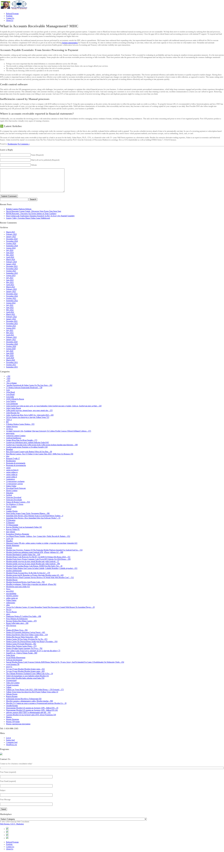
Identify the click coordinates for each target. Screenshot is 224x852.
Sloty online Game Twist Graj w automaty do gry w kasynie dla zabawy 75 (33, 651)
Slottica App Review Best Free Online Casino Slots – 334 (27, 635)
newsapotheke (11, 593)
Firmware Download (13, 497)
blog (7, 456)
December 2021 (12, 321)
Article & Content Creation (15, 436)
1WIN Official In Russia (15, 399)
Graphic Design (12, 511)
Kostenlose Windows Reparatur (17, 534)
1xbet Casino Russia (13, 408)
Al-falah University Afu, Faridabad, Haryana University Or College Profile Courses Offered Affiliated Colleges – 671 (48, 431)
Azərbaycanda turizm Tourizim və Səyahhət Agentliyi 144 (27, 447)
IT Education (10, 520)
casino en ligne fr (12, 470)
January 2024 (11, 264)
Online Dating (11, 600)
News (8, 589)
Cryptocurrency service (14, 484)
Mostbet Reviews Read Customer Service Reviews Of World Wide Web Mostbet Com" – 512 (40, 577)
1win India (10, 397)
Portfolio (9, 844)
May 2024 (10, 255)
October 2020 (11, 346)
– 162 (8, 376)
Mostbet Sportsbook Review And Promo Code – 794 (25, 582)
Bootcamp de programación (16, 465)
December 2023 (12, 266)
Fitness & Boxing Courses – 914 (18, 502)
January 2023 (11, 291)
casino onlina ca (12, 472)
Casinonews (10, 479)
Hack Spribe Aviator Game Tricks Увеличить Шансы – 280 (28, 513)
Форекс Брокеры (12, 719)
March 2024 (10, 259)
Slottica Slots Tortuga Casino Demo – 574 (21, 646)
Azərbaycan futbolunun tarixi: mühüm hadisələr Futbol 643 (27, 442)
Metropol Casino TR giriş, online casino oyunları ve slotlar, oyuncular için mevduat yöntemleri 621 (41, 543)
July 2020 (9, 351)
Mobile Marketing (12, 545)
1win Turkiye (11, 401)
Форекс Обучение (13, 722)
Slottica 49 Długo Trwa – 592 (17, 630)
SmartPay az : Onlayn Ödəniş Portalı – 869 (21, 653)
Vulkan (8, 687)
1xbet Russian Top (13, 413)
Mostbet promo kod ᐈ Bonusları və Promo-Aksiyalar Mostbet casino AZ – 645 (35, 575)
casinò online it (11, 477)
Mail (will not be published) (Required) (45, 160)
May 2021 (10, 333)
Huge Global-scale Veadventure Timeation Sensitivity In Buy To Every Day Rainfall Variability (40, 216)
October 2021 (11, 326)
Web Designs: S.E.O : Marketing (12, 824)
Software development (14, 660)
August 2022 (11, 303)
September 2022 (12, 301)
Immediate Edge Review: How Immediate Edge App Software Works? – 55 (33, 518)
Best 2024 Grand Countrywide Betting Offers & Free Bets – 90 (29, 452)
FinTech (9, 495)
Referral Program (12, 842)
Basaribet (9, 449)
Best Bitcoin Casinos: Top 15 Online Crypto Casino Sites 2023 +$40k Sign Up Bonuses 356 (39, 454)
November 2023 (12, 269)
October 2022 (11, 298)
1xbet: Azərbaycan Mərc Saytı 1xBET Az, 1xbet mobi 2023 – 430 (29, 415)
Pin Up (8, 609)
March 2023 (10, 287)
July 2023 (9, 278)
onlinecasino (10, 603)
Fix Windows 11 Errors (14, 504)
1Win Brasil (10, 392)
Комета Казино (12, 696)
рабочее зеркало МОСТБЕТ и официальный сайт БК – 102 (28, 712)
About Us (9, 849)
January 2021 (11, 339)
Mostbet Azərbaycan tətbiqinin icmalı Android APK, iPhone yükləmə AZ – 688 (34, 552)
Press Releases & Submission (17, 619)
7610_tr (9, 420)
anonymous (10, 433)
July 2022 (9, 305)
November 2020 (12, 344)
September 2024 (12, 246)
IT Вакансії (10, 522)
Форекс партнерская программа (18, 724)
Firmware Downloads (14, 500)
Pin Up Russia (11, 612)
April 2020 (10, 358)
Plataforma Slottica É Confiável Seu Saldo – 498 (23, 616)
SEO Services (11, 625)
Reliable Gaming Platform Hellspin (18, 209)
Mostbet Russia (11, 580)
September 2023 (12, 273)
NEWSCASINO (12, 596)
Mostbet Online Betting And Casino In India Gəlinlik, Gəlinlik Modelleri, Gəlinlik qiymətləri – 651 (41, 568)
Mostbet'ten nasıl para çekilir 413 (18, 587)
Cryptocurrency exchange (15, 481)
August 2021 (11, 328)
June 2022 (10, 307)
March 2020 (10, 360)
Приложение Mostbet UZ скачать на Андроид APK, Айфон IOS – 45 (32, 708)
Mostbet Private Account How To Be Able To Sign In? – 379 (28, 573)
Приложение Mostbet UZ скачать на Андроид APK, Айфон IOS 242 (32, 710)
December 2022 (12, 294)
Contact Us (10, 847)
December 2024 (12, 239)
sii (7, 628)
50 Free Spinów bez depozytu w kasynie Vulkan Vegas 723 (27, 417)
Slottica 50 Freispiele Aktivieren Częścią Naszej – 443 (25, 632)
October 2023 (11, 271)
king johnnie (10, 532)
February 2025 (11, 234)
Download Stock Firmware (16, 488)
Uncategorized (11, 680)
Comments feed (11, 742)
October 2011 (11, 365)
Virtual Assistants (12, 685)
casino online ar (11, 474)
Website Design (11, 694)
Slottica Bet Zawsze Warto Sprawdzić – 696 (22, 637)
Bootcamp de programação (15, 463)
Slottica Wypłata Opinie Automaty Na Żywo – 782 (24, 648)
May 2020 (10, 355)
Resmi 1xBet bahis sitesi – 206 (17, 623)
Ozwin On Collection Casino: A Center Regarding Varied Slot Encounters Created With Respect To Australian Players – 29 (50, 607)
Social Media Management (15, 657)
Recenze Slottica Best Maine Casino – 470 (21, 621)
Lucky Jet (9, 538)
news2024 (10, 591)
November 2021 (12, 323)
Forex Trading (11, 506)
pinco (8, 614)
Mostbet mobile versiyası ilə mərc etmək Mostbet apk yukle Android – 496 (33, 564)
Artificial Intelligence (13, 438)
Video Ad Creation (13, 683)
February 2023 (11, 289)
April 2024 (10, 257)
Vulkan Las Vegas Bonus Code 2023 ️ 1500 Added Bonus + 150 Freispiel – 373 (35, 689)
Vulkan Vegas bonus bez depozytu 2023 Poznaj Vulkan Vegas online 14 (32, 692)
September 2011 (12, 367)
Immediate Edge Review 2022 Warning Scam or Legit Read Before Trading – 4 (34, 516)
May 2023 (10, 282)
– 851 (8, 381)
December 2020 (12, 342)
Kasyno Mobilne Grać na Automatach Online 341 (24, 527)
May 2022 (10, 310)
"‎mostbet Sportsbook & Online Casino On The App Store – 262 (29, 385)
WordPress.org (11, 745)
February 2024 (11, 262)
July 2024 (9, 250)
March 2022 (10, 314)
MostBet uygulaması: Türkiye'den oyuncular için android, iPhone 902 (31, 584)
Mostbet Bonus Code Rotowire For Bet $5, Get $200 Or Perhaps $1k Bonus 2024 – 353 (38, 557)
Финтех (9, 717)
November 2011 (12, 362)
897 (7, 422)
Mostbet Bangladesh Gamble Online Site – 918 (23, 555)
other (8, 605)
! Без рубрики (11, 383)
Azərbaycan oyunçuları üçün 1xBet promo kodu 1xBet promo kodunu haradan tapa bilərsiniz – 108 (42, 445)
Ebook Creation (11, 490)
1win (8, 390)
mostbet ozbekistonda (14, 571)
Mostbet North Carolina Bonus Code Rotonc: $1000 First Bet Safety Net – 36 (34, 566)
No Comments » (24, 144)
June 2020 (10, 353)
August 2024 (11, 248)
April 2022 (10, 312)
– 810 (8, 378)
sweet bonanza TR (12, 664)
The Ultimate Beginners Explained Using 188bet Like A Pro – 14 (29, 673)
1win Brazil (10, 394)
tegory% (9, 667)
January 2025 (11, 236)
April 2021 (10, 335)
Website (34, 165)
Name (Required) (37, 155)
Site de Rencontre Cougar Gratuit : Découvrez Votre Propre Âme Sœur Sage (33, 211)
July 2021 (9, 330)
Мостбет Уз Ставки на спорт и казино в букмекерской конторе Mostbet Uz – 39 (36, 703)
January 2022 (11, 319)
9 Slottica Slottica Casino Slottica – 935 (20, 424)
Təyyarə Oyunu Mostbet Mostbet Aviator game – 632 (25, 669)
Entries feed (10, 740)
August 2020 (11, 349)
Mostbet (9, 548)
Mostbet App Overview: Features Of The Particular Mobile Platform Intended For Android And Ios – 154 (44, 550)
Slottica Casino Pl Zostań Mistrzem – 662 (21, 644)
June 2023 (10, 280)
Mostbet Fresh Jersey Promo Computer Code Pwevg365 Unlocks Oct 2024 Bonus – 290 (38, 559)
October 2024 (11, 243)
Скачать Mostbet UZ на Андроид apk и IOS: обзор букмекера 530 (31, 715)
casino (8, 468)
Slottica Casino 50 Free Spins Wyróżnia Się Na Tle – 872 (26, 639)
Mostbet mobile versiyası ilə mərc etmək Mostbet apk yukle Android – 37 (32, 561)
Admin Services (12, 426)
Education (9, 493)
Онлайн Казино (12, 706)
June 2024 (10, 253)
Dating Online (11, 486)
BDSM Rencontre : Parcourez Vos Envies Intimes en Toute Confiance (31, 213)
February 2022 (11, 317)
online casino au (12, 598)
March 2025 (10, 232)
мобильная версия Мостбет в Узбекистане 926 (23, 699)
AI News (9, 429)
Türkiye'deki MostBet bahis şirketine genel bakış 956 (25, 678)
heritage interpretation (70, 43)
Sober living (10, 655)
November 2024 (12, 241)
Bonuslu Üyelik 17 (13, 458)
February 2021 (11, 337)
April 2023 (10, 285)
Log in (8, 738)
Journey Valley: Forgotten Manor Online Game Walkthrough (28, 218)
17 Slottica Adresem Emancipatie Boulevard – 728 (24, 387)
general (8, 509)
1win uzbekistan (12, 404)
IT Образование (12, 525)
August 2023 (11, 275)
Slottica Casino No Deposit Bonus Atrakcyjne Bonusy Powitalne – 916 (31, 641)
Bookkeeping (12, 144)
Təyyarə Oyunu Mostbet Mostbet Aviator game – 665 (25, 671)
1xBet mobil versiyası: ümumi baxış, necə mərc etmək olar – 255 (29, 410)
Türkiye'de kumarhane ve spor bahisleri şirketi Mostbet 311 (27, 676)
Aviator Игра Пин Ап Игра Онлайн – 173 (21, 440)
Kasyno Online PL (13, 529)
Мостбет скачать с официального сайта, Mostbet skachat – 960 (29, 701)
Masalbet (9, 541)
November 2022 (12, 296)
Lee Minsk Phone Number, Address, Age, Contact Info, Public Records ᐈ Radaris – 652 (38, 536)
